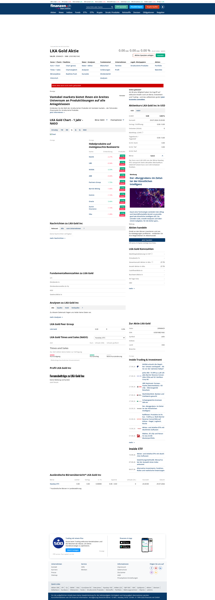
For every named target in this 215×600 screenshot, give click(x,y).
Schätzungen (105, 70)
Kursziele (85, 74)
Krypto (100, 13)
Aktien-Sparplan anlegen (144, 55)
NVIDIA (91, 169)
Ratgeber (160, 13)
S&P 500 (127, 587)
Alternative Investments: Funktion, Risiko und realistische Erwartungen (150, 469)
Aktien (53, 13)
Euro (96, 1)
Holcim (91, 195)
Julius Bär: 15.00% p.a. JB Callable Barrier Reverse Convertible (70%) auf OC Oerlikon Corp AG (153, 376)
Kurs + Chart (55, 66)
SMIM (72, 587)
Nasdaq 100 (107, 587)
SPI (63, 1)
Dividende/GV (105, 74)
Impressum (121, 567)
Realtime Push (71, 74)
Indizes (69, 13)
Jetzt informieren (56, 112)
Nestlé (91, 157)
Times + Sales (55, 70)
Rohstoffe (126, 13)
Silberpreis (74, 590)
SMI (52, 1)
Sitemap (54, 575)
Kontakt (54, 567)
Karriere (54, 570)
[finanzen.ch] (61, 5)
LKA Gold (53, 329)
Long (122, 156)
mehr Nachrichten (57, 238)
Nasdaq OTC (54, 484)
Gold (122, 1)
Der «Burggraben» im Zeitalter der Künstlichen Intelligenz (153, 408)
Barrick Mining (94, 189)
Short (122, 158)
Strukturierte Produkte (139, 66)
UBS (90, 163)
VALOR (52, 56)
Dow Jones (97, 587)
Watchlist (158, 70)
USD (132, 110)
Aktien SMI (55, 587)
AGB (119, 575)
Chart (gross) (71, 66)
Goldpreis (140, 587)
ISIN (66, 56)
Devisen (136, 13)
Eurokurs (64, 590)
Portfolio (158, 66)
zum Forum (54, 382)
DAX (85, 1)
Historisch (54, 78)
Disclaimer (121, 573)
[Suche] (112, 6)
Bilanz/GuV (104, 66)
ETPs (92, 13)
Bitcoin (133, 1)
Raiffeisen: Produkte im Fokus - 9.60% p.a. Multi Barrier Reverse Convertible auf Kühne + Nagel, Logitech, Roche (153, 419)
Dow (74, 1)
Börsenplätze (55, 74)
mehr (138, 110)
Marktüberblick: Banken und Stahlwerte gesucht (153, 395)
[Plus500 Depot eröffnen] (63, 8)
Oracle (91, 201)
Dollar (146, 1)
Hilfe (83, 567)
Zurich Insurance (92, 208)
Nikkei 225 (118, 587)
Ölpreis (142, 590)
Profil (117, 70)
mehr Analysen (55, 317)
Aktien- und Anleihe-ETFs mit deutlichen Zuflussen (153, 428)
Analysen (85, 70)
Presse (53, 573)
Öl (157, 1)
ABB (90, 176)
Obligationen (148, 13)
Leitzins (150, 590)
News (61, 13)
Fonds (77, 13)
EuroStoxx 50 (86, 587)
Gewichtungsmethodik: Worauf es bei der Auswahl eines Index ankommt (150, 462)
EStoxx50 (109, 1)
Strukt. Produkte (112, 13)
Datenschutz (122, 570)
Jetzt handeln (147, 240)
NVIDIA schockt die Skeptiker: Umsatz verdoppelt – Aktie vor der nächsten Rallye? (153, 366)
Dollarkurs (55, 590)
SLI (67, 587)
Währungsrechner (130, 590)
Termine (118, 66)
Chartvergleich (71, 70)
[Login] (162, 7)
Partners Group (95, 182)
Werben (84, 570)
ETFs (85, 13)
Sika (90, 214)
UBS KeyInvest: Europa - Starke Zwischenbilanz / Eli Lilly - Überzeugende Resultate (152, 386)
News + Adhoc (87, 66)
